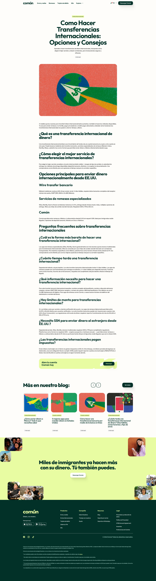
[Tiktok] (33, 537)
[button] (79, 3)
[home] (28, 3)
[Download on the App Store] (28, 524)
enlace (81, 554)
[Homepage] (30, 512)
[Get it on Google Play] (40, 524)
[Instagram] (29, 537)
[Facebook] (24, 537)
